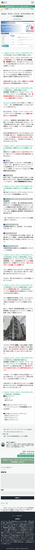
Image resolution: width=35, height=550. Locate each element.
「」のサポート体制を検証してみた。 (18, 256)
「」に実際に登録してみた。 (18, 89)
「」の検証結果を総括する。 (18, 359)
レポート (7, 161)
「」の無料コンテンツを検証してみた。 (18, 148)
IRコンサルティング (11, 233)
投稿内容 (3, 472)
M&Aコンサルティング (12, 224)
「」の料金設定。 (18, 393)
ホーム (2, 9)
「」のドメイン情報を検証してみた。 (18, 286)
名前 (2, 490)
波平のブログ (9, 175)
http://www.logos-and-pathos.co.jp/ (14, 431)
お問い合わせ (19, 515)
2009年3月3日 (25, 289)
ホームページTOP (8, 103)
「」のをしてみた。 (18, 54)
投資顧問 (6, 9)
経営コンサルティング (11, 246)
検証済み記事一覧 (28, 456)
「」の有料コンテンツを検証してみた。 (18, 188)
